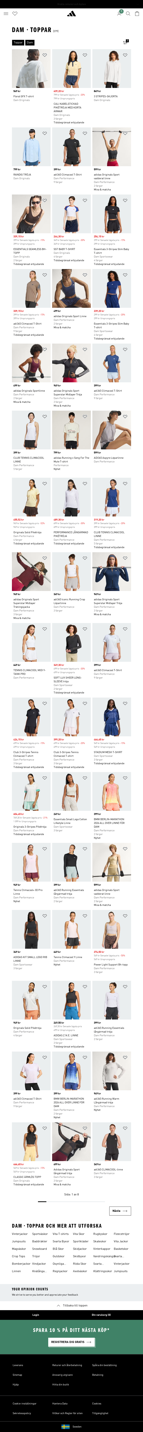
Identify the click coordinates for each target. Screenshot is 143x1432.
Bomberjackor (21, 1263)
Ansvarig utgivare (62, 1375)
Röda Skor (79, 1263)
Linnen (16, 1271)
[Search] (128, 13)
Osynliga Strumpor (59, 1264)
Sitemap (17, 1375)
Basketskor (121, 1249)
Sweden (77, 1426)
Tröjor (36, 1256)
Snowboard (39, 1249)
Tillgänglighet (100, 1413)
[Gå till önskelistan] (14, 13)
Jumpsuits (19, 1241)
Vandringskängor (104, 1256)
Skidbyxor (79, 1256)
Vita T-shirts (61, 1234)
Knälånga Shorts (38, 1272)
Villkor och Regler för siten (67, 1413)
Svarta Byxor (61, 1241)
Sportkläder (81, 1241)
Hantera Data (59, 1403)
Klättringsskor (102, 1271)
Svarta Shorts (118, 1257)
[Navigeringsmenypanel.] (5, 13)
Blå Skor (58, 1249)
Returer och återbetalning (67, 1365)
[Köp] (71, 15)
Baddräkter (39, 1241)
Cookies (96, 1403)
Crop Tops (18, 1256)
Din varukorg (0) (101, 1315)
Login (35, 1315)
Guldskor (59, 1256)
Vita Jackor (121, 1241)
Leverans (18, 1365)
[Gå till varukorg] (137, 13)
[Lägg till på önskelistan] (45, 55)
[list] (65, 43)
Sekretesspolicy (22, 1413)
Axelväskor (80, 1271)
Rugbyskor (100, 1234)
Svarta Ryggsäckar (101, 1264)
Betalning (97, 1375)
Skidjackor (80, 1249)
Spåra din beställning (104, 1365)
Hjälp (16, 1384)
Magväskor (19, 1249)
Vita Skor (79, 1234)
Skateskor (99, 1241)
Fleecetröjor (122, 1234)
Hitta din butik (60, 1384)
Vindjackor (39, 1263)
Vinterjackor (20, 1234)
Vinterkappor (101, 1249)
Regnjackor (60, 1271)
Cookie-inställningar (24, 1403)
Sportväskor (40, 1234)
